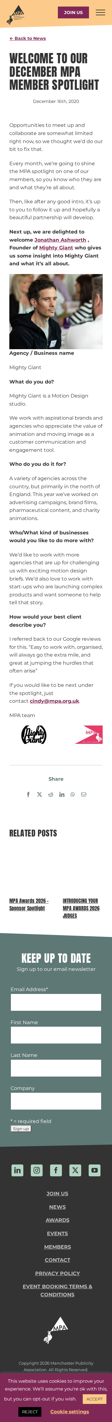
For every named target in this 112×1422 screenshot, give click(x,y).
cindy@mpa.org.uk (54, 701)
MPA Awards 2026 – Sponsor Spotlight (29, 904)
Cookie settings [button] (69, 1412)
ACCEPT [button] (94, 1398)
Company (23, 1088)
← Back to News (27, 38)
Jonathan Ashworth (60, 240)
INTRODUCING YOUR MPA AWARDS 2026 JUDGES (81, 908)
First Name (24, 1022)
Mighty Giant (56, 248)
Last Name (24, 1055)
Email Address (29, 989)
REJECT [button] (30, 1411)
